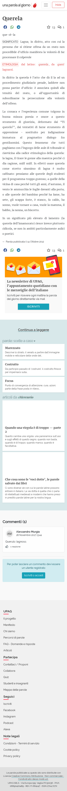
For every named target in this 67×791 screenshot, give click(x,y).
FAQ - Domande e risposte (19, 644)
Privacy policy (11, 756)
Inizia (58, 4)
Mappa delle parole (15, 689)
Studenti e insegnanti (15, 683)
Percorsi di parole (14, 637)
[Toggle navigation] (45, 5)
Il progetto (9, 618)
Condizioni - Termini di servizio (21, 743)
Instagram (9, 716)
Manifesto (9, 624)
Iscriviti (7, 703)
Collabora (9, 670)
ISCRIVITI (33, 306)
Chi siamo (9, 631)
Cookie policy (11, 749)
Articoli (7, 650)
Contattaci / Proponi (15, 664)
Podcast (8, 723)
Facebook (9, 710)
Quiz (6, 677)
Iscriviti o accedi (33, 575)
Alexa (6, 729)
